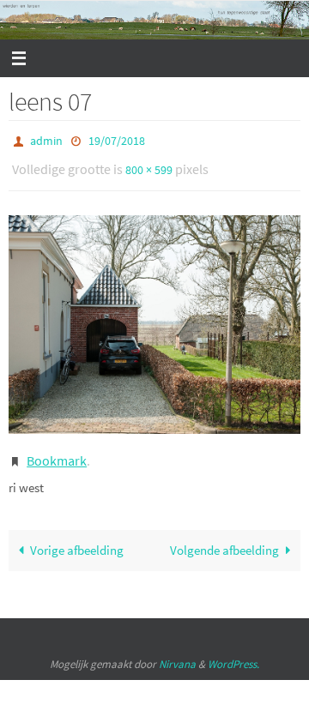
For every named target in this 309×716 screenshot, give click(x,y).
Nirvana (177, 653)
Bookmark (57, 451)
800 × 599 (149, 165)
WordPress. (233, 653)
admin (46, 139)
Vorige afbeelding (77, 539)
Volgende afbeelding (224, 539)
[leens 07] (154, 317)
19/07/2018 (116, 139)
